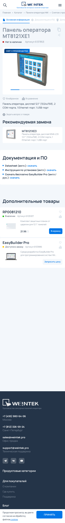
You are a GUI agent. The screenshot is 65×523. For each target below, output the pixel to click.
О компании (9, 486)
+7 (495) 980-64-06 (14, 416)
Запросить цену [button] (52, 261)
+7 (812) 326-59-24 (14, 426)
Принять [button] (49, 514)
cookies (14, 519)
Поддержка (9, 496)
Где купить (9, 491)
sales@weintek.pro (14, 437)
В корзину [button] (56, 231)
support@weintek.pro (16, 447)
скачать (32, 165)
